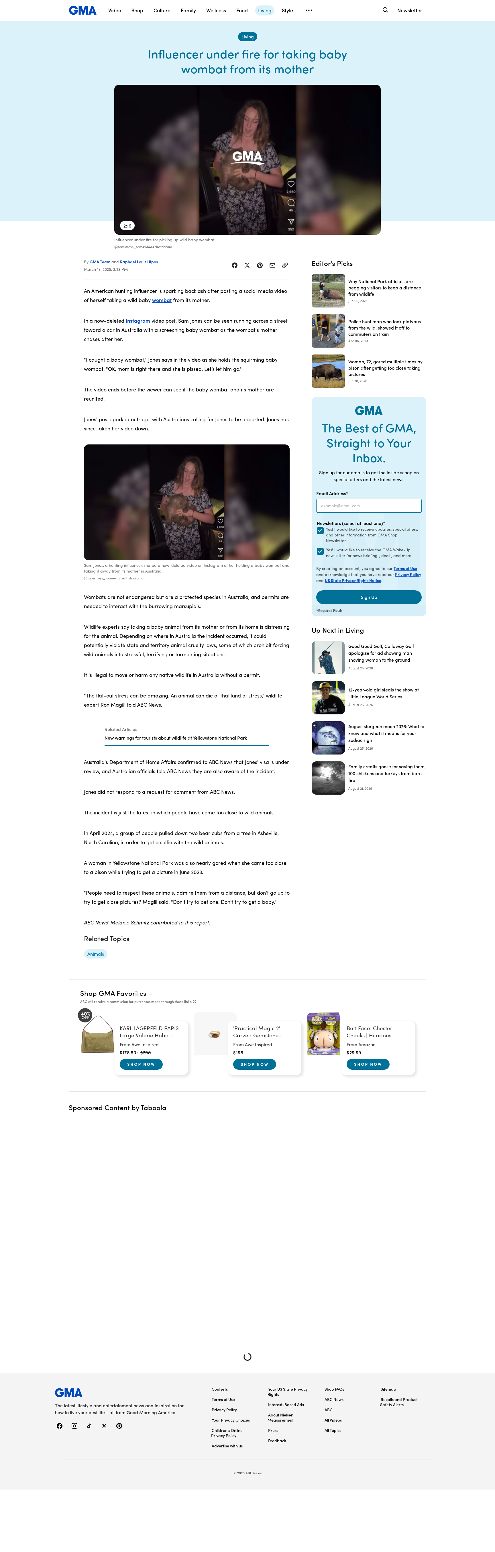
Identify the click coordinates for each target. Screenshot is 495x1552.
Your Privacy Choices (231, 1420)
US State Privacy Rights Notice (353, 580)
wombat (162, 299)
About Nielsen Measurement (281, 1417)
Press (273, 1430)
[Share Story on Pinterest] (259, 265)
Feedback (277, 1440)
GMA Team (100, 261)
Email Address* (332, 493)
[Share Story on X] (247, 265)
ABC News (334, 1399)
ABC (329, 1409)
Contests (220, 1389)
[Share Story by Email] (272, 265)
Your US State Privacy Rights (288, 1391)
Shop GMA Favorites (113, 993)
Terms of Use (405, 568)
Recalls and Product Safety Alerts (399, 1401)
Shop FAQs (334, 1389)
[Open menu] (309, 10)
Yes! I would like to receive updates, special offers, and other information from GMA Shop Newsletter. (372, 534)
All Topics (333, 1430)
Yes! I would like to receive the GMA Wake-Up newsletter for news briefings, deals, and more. (369, 552)
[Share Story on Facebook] (234, 265)
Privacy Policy (408, 574)
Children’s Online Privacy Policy (227, 1432)
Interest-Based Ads (286, 1404)
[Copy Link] (285, 265)
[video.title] (247, 160)
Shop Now (141, 1064)
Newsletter (409, 10)
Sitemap (388, 1389)
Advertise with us (227, 1446)
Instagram (138, 320)
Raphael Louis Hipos (139, 261)
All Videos (333, 1420)
